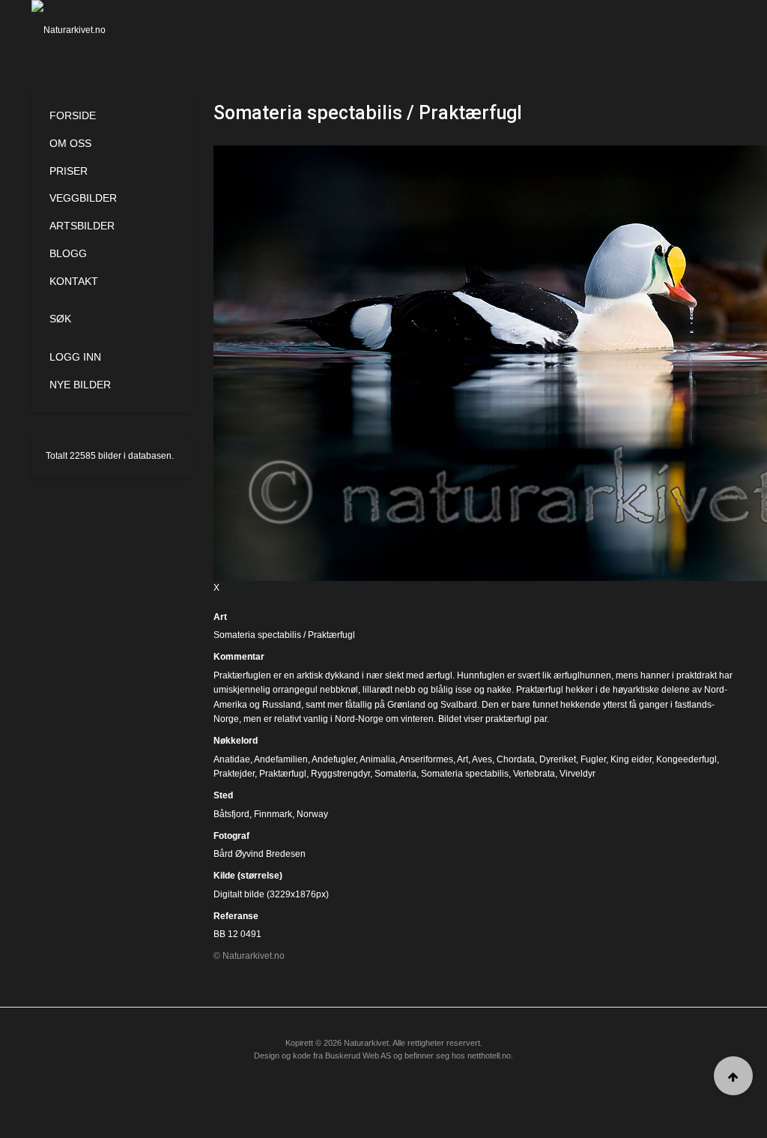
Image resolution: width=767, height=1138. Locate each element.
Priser (68, 171)
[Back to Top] (733, 1075)
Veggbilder (83, 198)
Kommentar (238, 656)
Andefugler (334, 759)
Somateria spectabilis (465, 773)
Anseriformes (426, 759)
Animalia (377, 759)
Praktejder (234, 773)
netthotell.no (489, 1055)
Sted (223, 795)
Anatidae (231, 759)
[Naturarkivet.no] (80, 30)
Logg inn (75, 357)
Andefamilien (281, 759)
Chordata (516, 759)
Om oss (70, 143)
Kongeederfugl (686, 759)
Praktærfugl (282, 773)
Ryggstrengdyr (340, 773)
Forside (72, 115)
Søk (60, 319)
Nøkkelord (235, 740)
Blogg (68, 253)
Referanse (235, 916)
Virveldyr (577, 773)
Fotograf (231, 836)
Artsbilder (82, 226)
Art (220, 617)
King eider (631, 759)
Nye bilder (80, 385)
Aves (482, 759)
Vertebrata (534, 773)
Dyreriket (557, 759)
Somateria (395, 773)
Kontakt (73, 281)
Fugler (593, 759)
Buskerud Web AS (358, 1055)
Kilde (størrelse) (247, 875)
